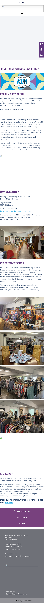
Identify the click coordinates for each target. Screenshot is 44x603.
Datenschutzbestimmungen (16, 594)
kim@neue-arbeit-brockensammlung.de (15, 211)
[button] (22, 14)
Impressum (10, 592)
